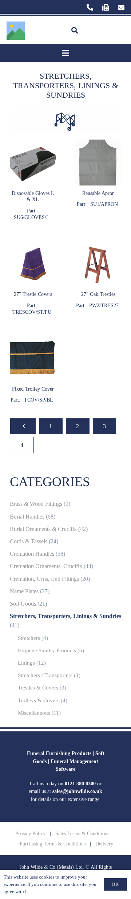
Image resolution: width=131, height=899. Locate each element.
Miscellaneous (34, 713)
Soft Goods (23, 604)
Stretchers (29, 638)
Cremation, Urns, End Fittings (44, 579)
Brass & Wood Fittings (36, 504)
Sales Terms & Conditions (82, 833)
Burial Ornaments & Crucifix (43, 529)
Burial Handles (27, 516)
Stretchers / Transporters (45, 675)
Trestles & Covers (38, 688)
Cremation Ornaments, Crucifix (46, 566)
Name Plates (24, 591)
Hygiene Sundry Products (47, 650)
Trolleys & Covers (38, 700)
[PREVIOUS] (23, 426)
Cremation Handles (32, 554)
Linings (26, 663)
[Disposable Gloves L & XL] (33, 180)
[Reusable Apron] (98, 180)
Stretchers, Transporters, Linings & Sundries (65, 616)
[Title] (16, 31)
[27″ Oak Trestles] (98, 278)
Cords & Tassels (28, 541)
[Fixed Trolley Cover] (33, 369)
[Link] (90, 7)
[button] (74, 30)
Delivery (104, 844)
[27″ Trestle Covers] (33, 278)
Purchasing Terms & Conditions (53, 844)
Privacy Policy (30, 833)
